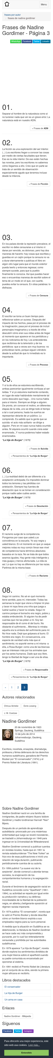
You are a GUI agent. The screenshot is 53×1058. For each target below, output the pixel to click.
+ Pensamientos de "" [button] (29, 455)
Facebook (27, 41)
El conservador (12, 986)
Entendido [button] (26, 1053)
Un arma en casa (13, 999)
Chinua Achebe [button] (11, 705)
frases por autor (12, 14)
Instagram (28, 1031)
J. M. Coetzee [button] (10, 713)
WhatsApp (15, 41)
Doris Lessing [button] (30, 705)
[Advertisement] (26, 72)
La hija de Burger (14, 993)
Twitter (36, 41)
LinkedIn (45, 41)
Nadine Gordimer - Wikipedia (17, 1016)
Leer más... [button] (34, 1045)
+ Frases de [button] (40, 128)
